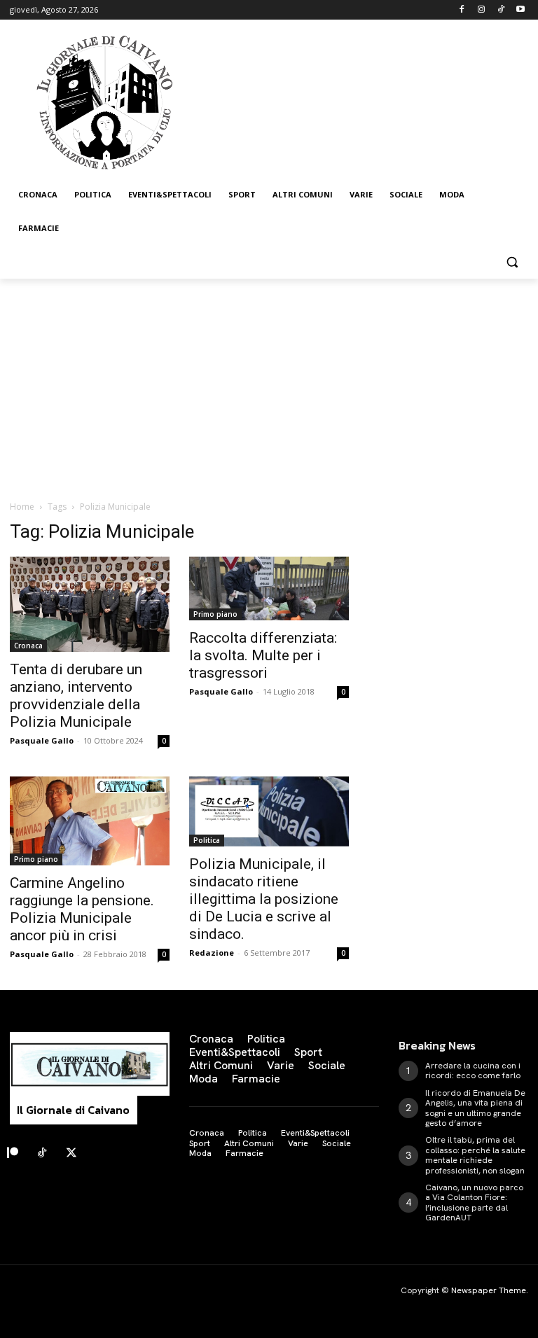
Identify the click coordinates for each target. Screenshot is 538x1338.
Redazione (211, 952)
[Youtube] (520, 10)
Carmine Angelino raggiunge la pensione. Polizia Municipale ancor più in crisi (82, 909)
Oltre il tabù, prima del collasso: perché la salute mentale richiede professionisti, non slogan (475, 1155)
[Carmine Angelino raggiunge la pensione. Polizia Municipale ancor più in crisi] (90, 820)
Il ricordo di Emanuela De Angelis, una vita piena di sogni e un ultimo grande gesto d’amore (475, 1108)
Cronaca (28, 645)
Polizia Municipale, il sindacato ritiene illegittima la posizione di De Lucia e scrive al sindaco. (263, 899)
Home (22, 507)
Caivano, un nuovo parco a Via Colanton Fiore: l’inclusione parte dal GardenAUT (474, 1202)
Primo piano (215, 614)
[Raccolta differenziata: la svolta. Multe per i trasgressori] (269, 588)
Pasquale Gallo (42, 740)
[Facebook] (462, 10)
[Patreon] (12, 1153)
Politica (206, 840)
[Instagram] (482, 10)
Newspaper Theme (488, 1290)
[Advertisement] (269, 384)
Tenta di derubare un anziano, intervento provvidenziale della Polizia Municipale (76, 695)
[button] (511, 262)
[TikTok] (500, 10)
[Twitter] (71, 1153)
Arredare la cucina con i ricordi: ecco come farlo (472, 1070)
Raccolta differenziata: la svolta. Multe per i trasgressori (263, 655)
